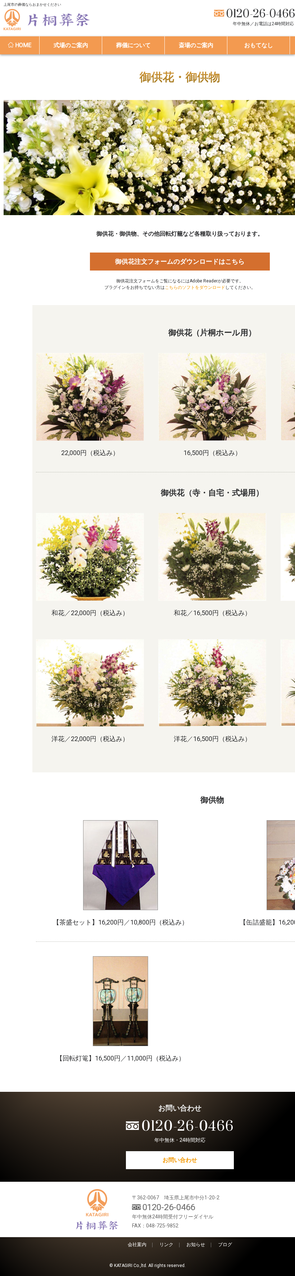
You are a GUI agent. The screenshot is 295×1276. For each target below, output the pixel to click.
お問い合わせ (180, 1160)
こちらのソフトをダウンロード (195, 287)
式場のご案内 (71, 45)
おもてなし (258, 45)
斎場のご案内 (196, 45)
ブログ (225, 1244)
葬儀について (133, 45)
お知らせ (195, 1244)
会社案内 (137, 1244)
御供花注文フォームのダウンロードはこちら (180, 261)
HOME (23, 45)
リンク (166, 1244)
